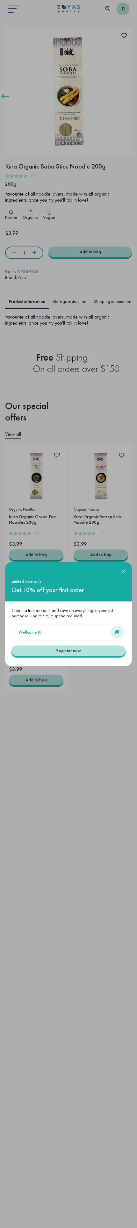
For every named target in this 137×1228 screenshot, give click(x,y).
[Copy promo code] (117, 632)
